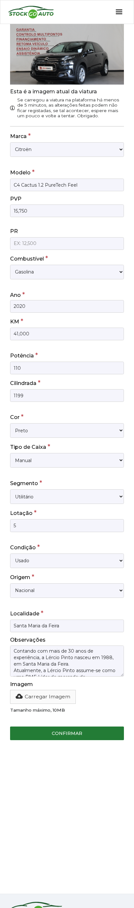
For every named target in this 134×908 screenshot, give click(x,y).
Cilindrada (25, 383)
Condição (25, 547)
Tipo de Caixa (30, 446)
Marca (20, 136)
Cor (16, 417)
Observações (28, 640)
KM (16, 321)
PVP (15, 199)
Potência (24, 355)
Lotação (23, 513)
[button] (43, 697)
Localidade (26, 613)
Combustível (29, 258)
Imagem (21, 684)
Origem (22, 577)
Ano (17, 294)
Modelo (22, 172)
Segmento (26, 483)
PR (14, 231)
